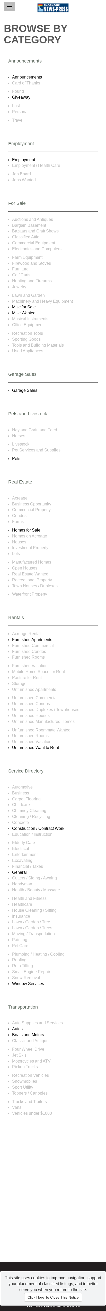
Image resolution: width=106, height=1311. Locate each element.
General (19, 872)
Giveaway (21, 97)
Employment (23, 160)
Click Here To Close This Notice (53, 1297)
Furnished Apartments (32, 639)
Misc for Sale (24, 307)
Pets (16, 458)
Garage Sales (24, 390)
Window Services (28, 983)
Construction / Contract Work (38, 828)
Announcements (27, 77)
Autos (17, 1029)
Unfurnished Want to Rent (35, 747)
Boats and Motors (28, 1035)
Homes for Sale (26, 530)
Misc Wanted (24, 313)
